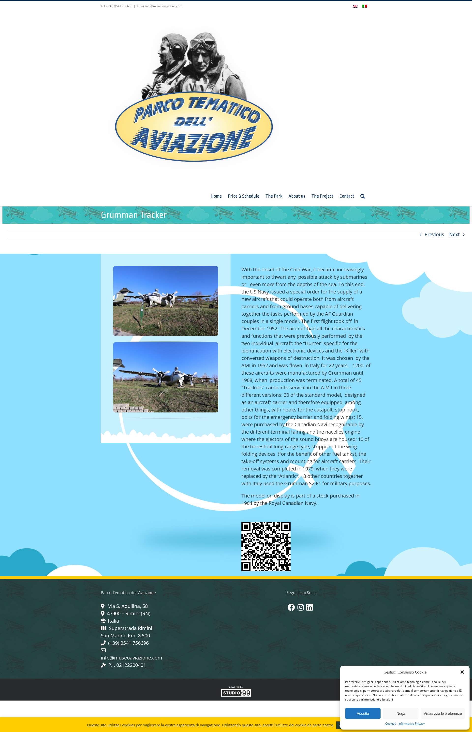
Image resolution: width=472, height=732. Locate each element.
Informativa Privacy (411, 723)
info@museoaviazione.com (131, 657)
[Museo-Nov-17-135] (165, 268)
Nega (401, 713)
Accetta (363, 713)
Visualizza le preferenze (443, 713)
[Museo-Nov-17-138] (165, 344)
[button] (462, 672)
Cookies (390, 723)
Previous (434, 234)
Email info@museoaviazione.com (159, 6)
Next (454, 234)
